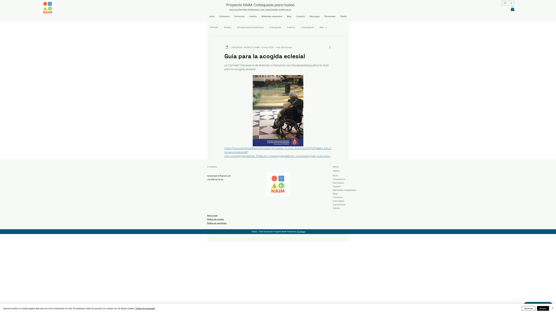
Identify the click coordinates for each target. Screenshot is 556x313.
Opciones (528, 308)
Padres (227, 27)
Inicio (335, 175)
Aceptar (543, 308)
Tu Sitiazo (301, 232)
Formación (338, 182)
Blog (335, 193)
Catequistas (307, 27)
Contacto (338, 197)
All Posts (214, 27)
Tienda (336, 208)
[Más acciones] (330, 47)
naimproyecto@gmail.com (219, 176)
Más (322, 27)
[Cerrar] (552, 308)
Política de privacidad (145, 308)
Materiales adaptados (341, 190)
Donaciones (339, 204)
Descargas (338, 201)
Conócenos (339, 179)
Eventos (291, 27)
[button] (512, 9)
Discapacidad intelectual (250, 27)
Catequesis (275, 27)
